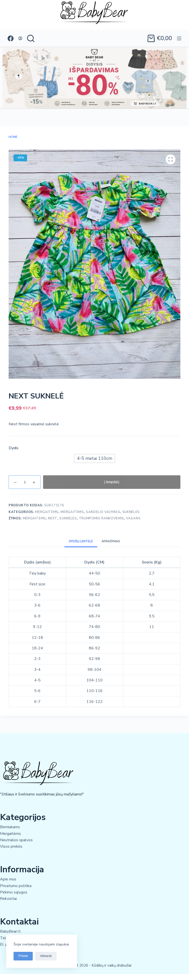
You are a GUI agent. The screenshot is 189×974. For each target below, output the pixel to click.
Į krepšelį (111, 481)
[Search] (30, 38)
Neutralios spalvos (16, 840)
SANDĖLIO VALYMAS (103, 512)
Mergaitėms (47, 512)
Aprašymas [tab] (111, 541)
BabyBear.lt (10, 931)
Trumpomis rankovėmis (101, 518)
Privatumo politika (16, 886)
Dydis (13, 448)
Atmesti (46, 956)
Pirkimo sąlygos (13, 892)
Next (52, 518)
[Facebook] (11, 38)
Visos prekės (11, 846)
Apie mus (8, 879)
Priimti (23, 956)
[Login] (20, 38)
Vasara (133, 518)
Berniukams (10, 827)
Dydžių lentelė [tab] (81, 541)
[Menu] (179, 38)
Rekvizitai (8, 898)
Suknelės (131, 512)
